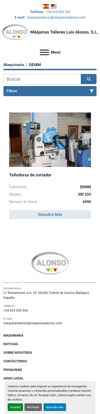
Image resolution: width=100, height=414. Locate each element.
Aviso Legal (13, 378)
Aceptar (15, 407)
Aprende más (54, 407)
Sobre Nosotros (17, 352)
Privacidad (12, 370)
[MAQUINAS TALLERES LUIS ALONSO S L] (50, 263)
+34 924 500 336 (57, 12)
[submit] (89, 79)
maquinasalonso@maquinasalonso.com (55, 17)
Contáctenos (15, 361)
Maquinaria (13, 335)
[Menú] (44, 52)
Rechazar (33, 407)
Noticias (10, 344)
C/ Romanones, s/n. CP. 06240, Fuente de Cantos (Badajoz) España (46, 295)
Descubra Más (50, 214)
